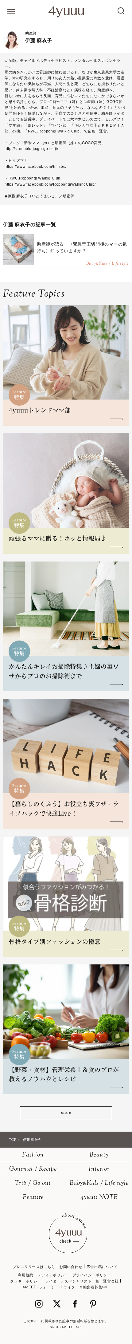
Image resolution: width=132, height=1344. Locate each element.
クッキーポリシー (25, 1281)
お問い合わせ (71, 1267)
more (66, 1112)
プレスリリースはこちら (34, 1267)
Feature (33, 1197)
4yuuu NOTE (99, 1197)
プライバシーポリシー (91, 1275)
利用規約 (25, 1275)
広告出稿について (102, 1267)
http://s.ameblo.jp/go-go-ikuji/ (31, 149)
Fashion (33, 1155)
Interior (99, 1169)
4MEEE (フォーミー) (41, 1287)
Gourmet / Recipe (33, 1169)
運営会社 (110, 1281)
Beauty (99, 1155)
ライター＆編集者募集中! (85, 1287)
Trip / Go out (33, 1183)
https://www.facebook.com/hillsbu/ (36, 166)
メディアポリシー (52, 1275)
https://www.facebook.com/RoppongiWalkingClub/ (50, 184)
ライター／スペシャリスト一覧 (72, 1281)
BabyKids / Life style (99, 1183)
